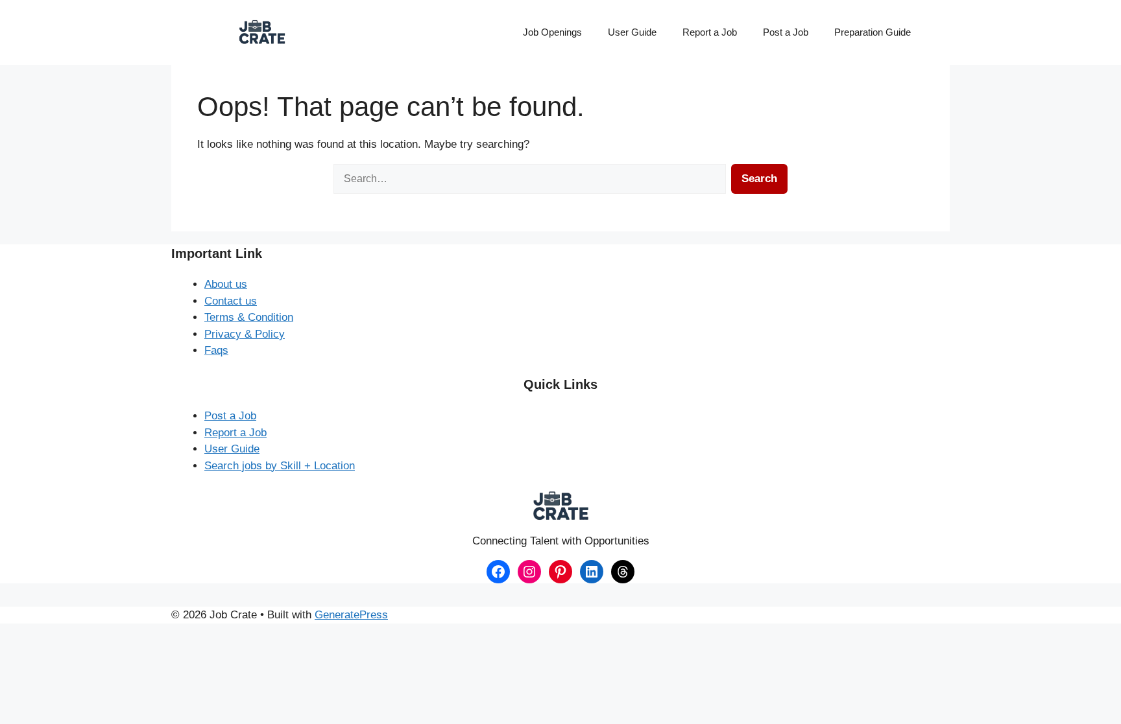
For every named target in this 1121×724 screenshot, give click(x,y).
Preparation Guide (872, 32)
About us (225, 284)
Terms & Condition (248, 317)
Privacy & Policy (244, 334)
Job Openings (552, 32)
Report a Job (709, 32)
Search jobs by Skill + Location (279, 466)
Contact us (230, 301)
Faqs (216, 350)
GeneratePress (351, 615)
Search (759, 178)
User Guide (632, 32)
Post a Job (785, 32)
